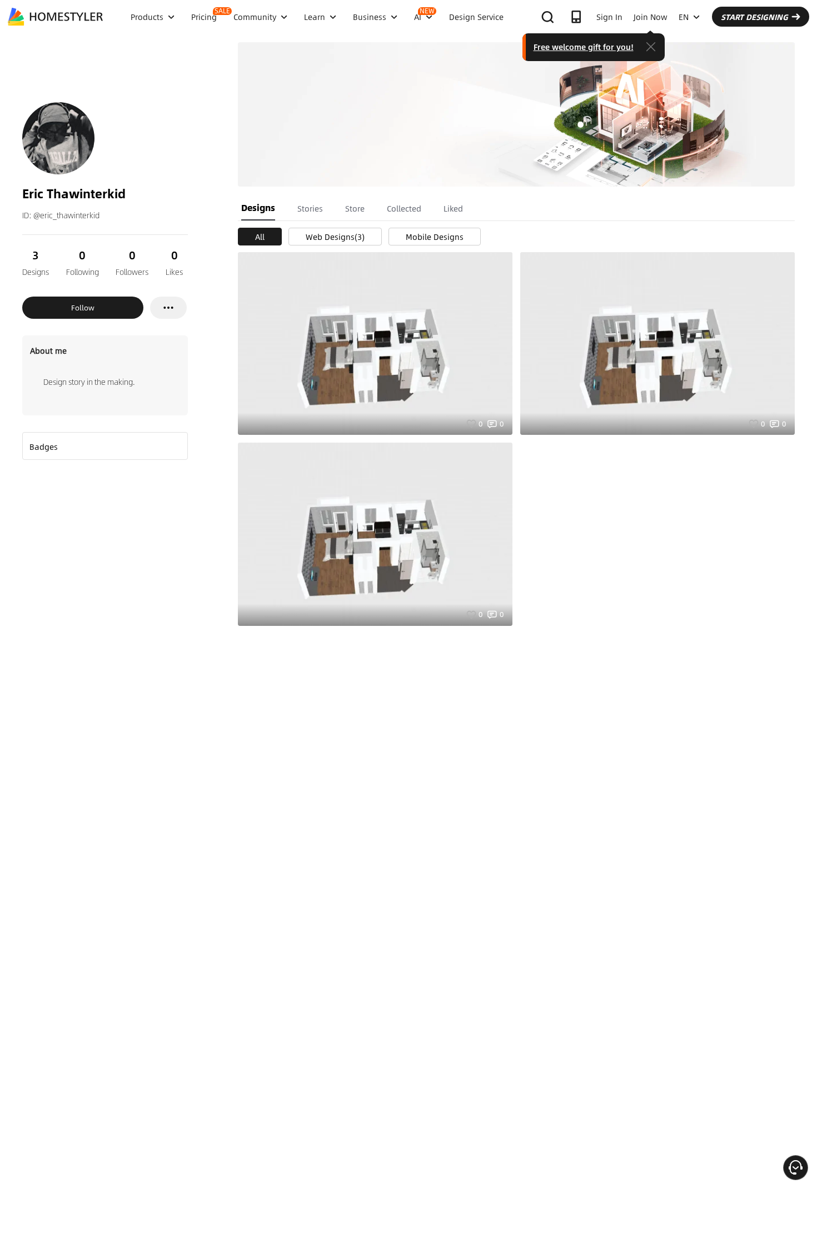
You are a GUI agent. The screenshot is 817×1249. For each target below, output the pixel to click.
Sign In (609, 17)
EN (684, 17)
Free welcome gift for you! (584, 46)
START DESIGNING (754, 17)
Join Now (650, 17)
